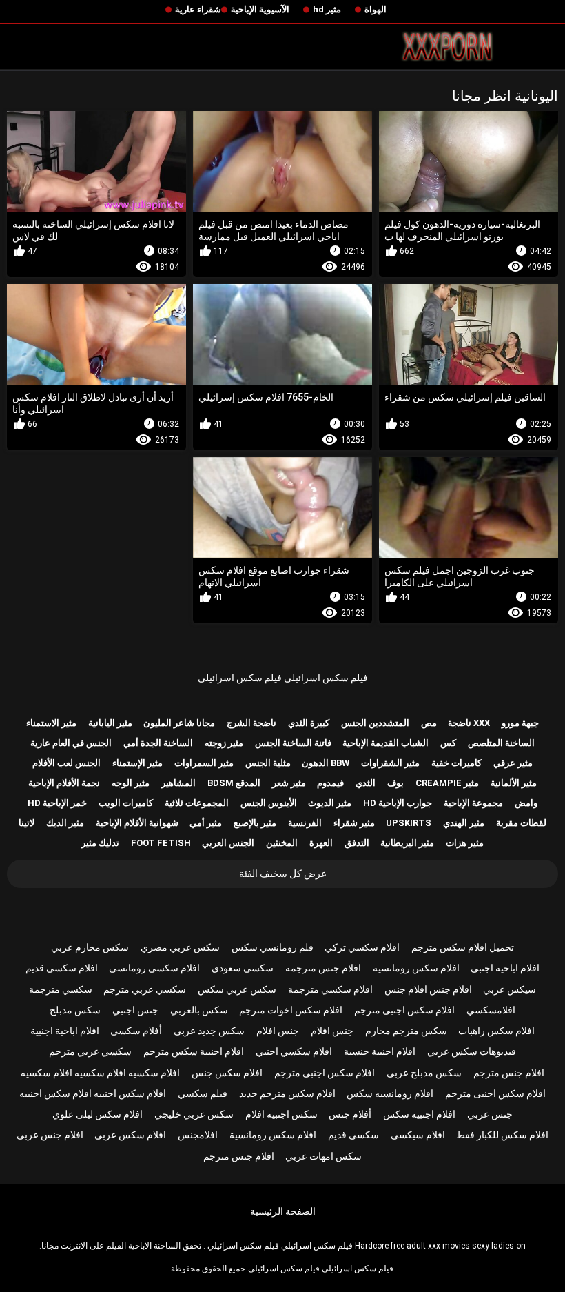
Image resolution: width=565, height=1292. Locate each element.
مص (429, 723)
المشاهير (178, 783)
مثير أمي (205, 823)
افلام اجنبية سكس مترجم (193, 1051)
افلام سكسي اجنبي (294, 1051)
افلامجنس (198, 1134)
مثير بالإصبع (255, 823)
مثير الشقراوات (390, 763)
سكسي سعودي (243, 967)
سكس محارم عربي (90, 947)
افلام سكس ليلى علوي (97, 1114)
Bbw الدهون (325, 763)
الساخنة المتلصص (501, 743)
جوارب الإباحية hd (397, 803)
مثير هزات (465, 843)
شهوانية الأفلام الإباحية (137, 823)
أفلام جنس (350, 1114)
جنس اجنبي (135, 1010)
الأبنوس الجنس (268, 803)
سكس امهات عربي (323, 1156)
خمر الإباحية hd (57, 803)
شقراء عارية (198, 9)
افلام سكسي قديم (61, 967)
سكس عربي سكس (237, 989)
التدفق (357, 843)
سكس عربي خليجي (194, 1114)
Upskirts (408, 823)
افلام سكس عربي (130, 1134)
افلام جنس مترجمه (323, 967)
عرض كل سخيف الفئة (283, 873)
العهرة (321, 843)
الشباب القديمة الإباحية (385, 743)
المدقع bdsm (233, 783)
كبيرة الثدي (308, 723)
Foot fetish (161, 843)
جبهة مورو (520, 723)
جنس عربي (490, 1114)
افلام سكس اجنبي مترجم (324, 1072)
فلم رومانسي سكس (273, 947)
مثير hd (327, 9)
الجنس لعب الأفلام (66, 763)
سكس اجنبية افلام (281, 1114)
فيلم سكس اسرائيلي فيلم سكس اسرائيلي (283, 677)
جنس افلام (332, 1030)
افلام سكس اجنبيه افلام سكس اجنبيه (92, 1093)
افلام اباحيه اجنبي (505, 967)
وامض (526, 803)
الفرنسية (305, 823)
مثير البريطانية (407, 843)
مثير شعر (289, 783)
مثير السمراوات (204, 763)
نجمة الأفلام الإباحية (64, 783)
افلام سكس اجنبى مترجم (404, 1010)
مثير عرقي (513, 763)
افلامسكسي (490, 1010)
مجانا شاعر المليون (179, 723)
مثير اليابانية (110, 723)
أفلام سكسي (136, 1030)
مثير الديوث (329, 803)
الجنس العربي (228, 843)
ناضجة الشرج (251, 723)
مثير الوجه (131, 783)
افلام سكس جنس (227, 1072)
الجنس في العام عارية (71, 743)
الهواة (375, 9)
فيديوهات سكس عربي (471, 1051)
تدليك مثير (100, 843)
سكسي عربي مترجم (144, 989)
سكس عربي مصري (180, 947)
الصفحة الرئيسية (283, 1211)
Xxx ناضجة (469, 723)
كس (448, 743)
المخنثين (282, 843)
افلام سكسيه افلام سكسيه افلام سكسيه (100, 1072)
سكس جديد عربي (209, 1030)
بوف (395, 783)
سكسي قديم (353, 1134)
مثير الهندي (463, 823)
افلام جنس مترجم (508, 1072)
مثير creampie (447, 783)
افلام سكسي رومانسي (154, 967)
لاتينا (26, 823)
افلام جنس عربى (50, 1134)
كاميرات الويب (126, 803)
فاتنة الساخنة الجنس (293, 743)
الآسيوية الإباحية (260, 9)
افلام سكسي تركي (362, 947)
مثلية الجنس (268, 763)
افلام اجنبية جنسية (379, 1051)
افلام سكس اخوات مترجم (290, 1010)
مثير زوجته (224, 743)
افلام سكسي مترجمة (330, 989)
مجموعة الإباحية (473, 803)
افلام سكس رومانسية (416, 967)
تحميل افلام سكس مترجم (462, 947)
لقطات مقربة (521, 823)
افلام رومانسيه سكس (390, 1093)
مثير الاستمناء (51, 723)
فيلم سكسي (202, 1093)
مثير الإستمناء (137, 763)
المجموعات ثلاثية (197, 803)
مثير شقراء (354, 823)
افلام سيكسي (418, 1134)
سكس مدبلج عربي (424, 1072)
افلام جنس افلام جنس (428, 989)
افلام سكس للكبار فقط (502, 1134)
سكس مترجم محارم (406, 1030)
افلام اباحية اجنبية (64, 1030)
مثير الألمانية (514, 783)
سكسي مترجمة (60, 989)
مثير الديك (65, 823)
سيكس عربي (509, 989)
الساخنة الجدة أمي (158, 743)
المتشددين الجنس (375, 723)
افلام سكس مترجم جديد (287, 1093)
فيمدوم (330, 783)
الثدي (366, 783)
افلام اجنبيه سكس (419, 1114)
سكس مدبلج (75, 1010)
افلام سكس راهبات (496, 1030)
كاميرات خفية (456, 763)
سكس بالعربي (199, 1010)
